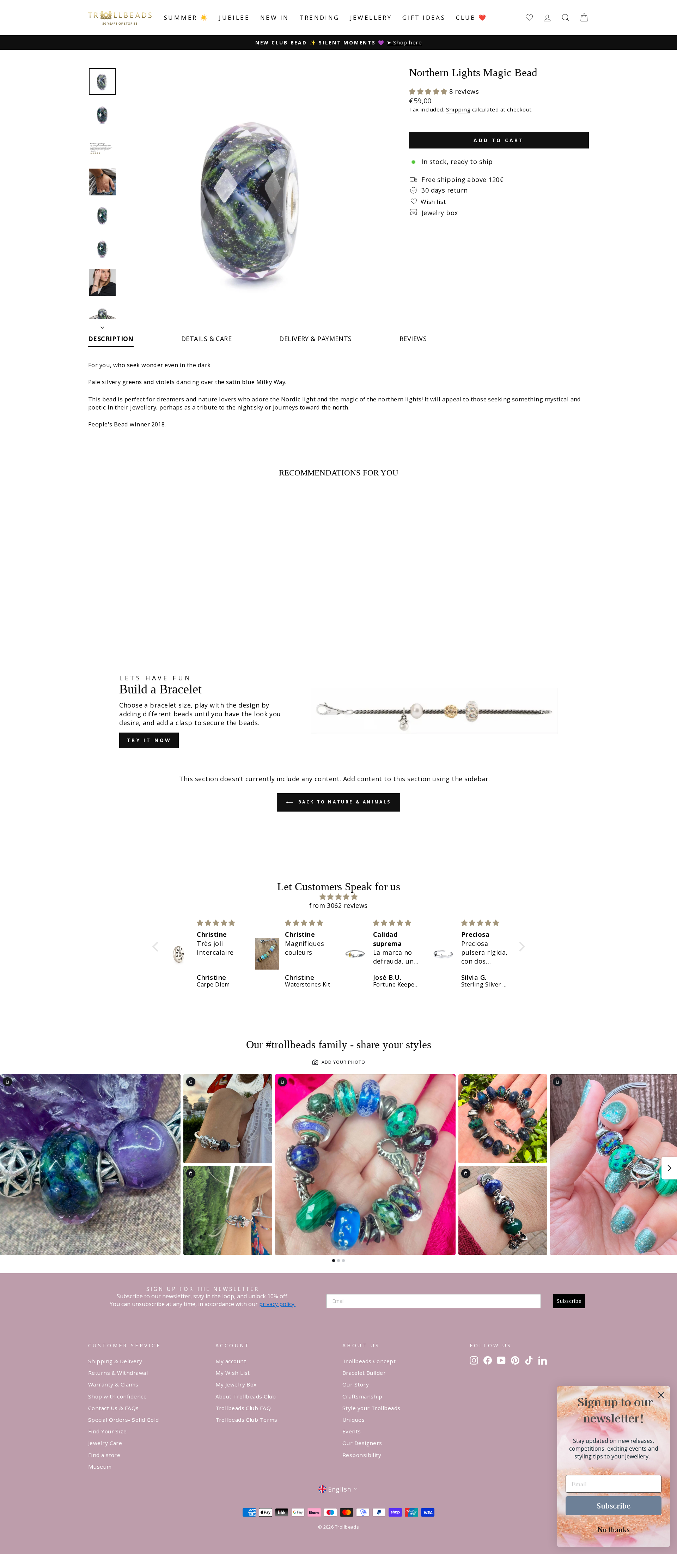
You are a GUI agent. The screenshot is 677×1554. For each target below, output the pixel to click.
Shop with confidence (117, 1396)
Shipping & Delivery (115, 1361)
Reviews (413, 338)
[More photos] (669, 1168)
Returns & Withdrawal (118, 1372)
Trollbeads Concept (369, 1361)
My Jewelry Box (236, 1384)
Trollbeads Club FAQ (243, 1408)
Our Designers (362, 1442)
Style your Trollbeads (371, 1408)
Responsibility (361, 1454)
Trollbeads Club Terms (246, 1419)
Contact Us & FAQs (113, 1408)
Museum (100, 1466)
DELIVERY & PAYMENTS (315, 338)
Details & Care (206, 338)
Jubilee (234, 17)
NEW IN (274, 17)
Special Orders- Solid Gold (123, 1419)
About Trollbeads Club (245, 1396)
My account (230, 1361)
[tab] (333, 1260)
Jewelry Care (105, 1442)
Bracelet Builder (364, 1372)
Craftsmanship (362, 1396)
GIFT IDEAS (423, 17)
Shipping (458, 109)
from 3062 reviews (338, 905)
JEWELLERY (371, 17)
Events (351, 1431)
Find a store (104, 1454)
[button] (429, 91)
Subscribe (569, 1301)
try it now (149, 740)
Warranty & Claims (113, 1384)
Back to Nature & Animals (343, 802)
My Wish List (232, 1372)
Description (111, 338)
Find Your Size (107, 1431)
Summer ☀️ (186, 17)
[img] (339, 896)
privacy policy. (277, 1304)
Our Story (355, 1384)
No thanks (614, 1529)
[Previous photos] (8, 1168)
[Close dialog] (661, 1395)
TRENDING (319, 17)
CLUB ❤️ (471, 17)
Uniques (353, 1419)
